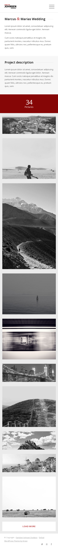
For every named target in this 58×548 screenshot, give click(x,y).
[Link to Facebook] (51, 544)
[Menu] (49, 6)
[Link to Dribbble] (46, 544)
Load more (29, 526)
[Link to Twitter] (42, 544)
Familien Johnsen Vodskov (26, 537)
